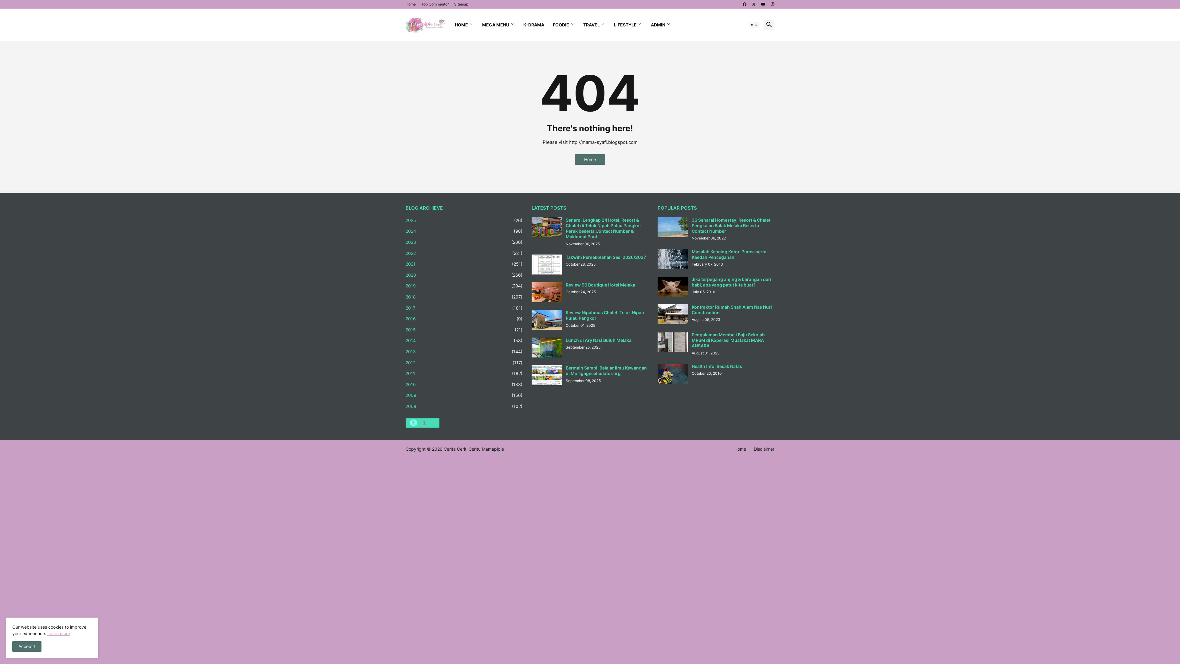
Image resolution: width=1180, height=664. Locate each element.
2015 (464, 329)
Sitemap (461, 4)
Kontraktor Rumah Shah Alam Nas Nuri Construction (732, 309)
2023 (464, 242)
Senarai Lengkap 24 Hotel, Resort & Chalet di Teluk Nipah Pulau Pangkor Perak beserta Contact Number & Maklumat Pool (603, 228)
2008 (464, 406)
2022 (464, 253)
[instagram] (772, 4)
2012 (464, 362)
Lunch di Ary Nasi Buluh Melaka (598, 340)
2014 (464, 340)
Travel (591, 24)
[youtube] (763, 4)
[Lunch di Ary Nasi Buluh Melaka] (547, 348)
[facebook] (744, 4)
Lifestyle (625, 24)
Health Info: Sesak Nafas (717, 366)
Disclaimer (764, 449)
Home (411, 4)
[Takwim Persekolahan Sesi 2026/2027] (547, 265)
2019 (464, 285)
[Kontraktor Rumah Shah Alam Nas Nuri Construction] (673, 314)
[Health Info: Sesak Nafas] (673, 374)
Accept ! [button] (26, 646)
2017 (464, 307)
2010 (464, 384)
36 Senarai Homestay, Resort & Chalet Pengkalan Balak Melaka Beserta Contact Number (731, 225)
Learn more (58, 633)
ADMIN (658, 24)
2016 (464, 318)
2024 (464, 231)
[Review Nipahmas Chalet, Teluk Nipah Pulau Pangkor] (547, 320)
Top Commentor (435, 4)
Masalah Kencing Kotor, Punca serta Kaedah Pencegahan (729, 254)
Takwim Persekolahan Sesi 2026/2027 (606, 257)
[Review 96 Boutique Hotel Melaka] (547, 292)
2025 (464, 220)
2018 (464, 296)
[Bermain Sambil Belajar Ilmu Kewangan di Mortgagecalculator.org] (547, 375)
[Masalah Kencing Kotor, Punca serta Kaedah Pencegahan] (673, 259)
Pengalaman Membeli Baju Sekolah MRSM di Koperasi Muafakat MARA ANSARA (728, 340)
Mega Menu (495, 24)
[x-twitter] (754, 4)
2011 (464, 373)
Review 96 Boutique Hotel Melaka (600, 284)
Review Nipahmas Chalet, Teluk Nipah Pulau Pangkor (605, 315)
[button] (754, 25)
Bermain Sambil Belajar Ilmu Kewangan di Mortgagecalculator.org (606, 370)
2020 (464, 275)
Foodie (561, 24)
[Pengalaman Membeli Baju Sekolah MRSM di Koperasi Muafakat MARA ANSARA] (673, 342)
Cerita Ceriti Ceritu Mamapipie (474, 449)
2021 (464, 264)
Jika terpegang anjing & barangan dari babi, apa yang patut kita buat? (731, 282)
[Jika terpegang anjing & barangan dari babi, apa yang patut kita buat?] (673, 287)
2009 (464, 395)
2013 (464, 351)
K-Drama (533, 24)
